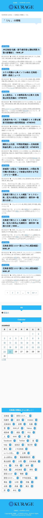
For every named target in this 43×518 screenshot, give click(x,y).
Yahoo (31, 428)
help (7, 445)
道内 (20, 420)
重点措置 (9, 461)
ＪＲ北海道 (21, 449)
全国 (7, 486)
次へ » (34, 293)
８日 (19, 81)
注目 (32, 254)
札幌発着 (19, 128)
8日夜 (14, 56)
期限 (18, 104)
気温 (7, 470)
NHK (26, 56)
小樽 (6, 58)
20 (21, 347)
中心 (31, 432)
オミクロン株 (19, 204)
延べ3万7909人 (6, 254)
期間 (15, 104)
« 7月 (4, 359)
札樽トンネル (33, 153)
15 (33, 343)
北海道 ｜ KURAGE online (21, 510)
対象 (29, 482)
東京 (29, 486)
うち (35, 56)
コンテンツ (29, 252)
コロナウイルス (10, 109)
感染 (39, 204)
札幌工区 (11, 153)
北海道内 (38, 252)
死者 (18, 486)
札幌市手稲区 (19, 153)
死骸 (3, 81)
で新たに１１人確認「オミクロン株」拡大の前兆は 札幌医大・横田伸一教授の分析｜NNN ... (21, 223)
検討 (26, 104)
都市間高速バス (33, 128)
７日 (7, 206)
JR (17, 56)
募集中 (6, 313)
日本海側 (34, 461)
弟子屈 (37, 178)
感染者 (23, 254)
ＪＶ (5, 155)
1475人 (14, 252)
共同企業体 (35, 151)
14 (27, 343)
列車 (38, 56)
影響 (9, 58)
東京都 (22, 104)
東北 (7, 449)
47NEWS (15, 126)
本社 (16, 490)
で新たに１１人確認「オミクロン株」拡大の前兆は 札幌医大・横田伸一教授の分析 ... (21, 197)
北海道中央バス (35, 126)
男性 (33, 470)
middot (32, 420)
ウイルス (11, 88)
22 (33, 347)
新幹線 (35, 158)
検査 (34, 79)
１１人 (4, 206)
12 (28, 293)
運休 (23, 58)
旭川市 (32, 445)
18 (10, 347)
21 (27, 347)
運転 (26, 58)
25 (10, 352)
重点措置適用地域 (33, 104)
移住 (8, 180)
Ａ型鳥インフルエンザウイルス (30, 81)
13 (21, 343)
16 (38, 343)
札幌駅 (19, 58)
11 (10, 343)
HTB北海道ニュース (30, 478)
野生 (6, 81)
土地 (23, 178)
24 (4, 352)
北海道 (30, 79)
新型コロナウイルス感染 (11, 478)
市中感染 (34, 204)
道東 (11, 180)
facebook (10, 441)
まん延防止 (10, 457)
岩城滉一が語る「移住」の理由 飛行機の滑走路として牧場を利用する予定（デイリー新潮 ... (21, 172)
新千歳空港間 (9, 128)
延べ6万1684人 (16, 254)
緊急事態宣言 (27, 457)
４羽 (15, 81)
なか (20, 230)
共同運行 (27, 126)
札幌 (15, 58)
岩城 (32, 178)
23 (38, 347)
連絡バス (25, 128)
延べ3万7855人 (6, 277)
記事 (26, 453)
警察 (24, 474)
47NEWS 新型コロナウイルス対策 (22, 102)
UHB (18, 482)
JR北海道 (21, 56)
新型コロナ (10, 474)
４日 (13, 130)
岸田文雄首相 (9, 104)
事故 (7, 482)
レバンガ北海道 (11, 453)
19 (16, 347)
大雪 (3, 58)
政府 (29, 465)
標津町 (38, 79)
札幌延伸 (26, 153)
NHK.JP (30, 56)
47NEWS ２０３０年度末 (20, 151)
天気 (18, 465)
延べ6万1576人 (16, 277)
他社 (23, 126)
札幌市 (28, 254)
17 (4, 347)
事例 (25, 204)
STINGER (28, 515)
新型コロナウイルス (24, 416)
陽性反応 (11, 81)
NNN (13, 230)
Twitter (24, 441)
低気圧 (19, 445)
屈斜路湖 (28, 178)
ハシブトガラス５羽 (21, 79)
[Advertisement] (21, 33)
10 (5, 343)
